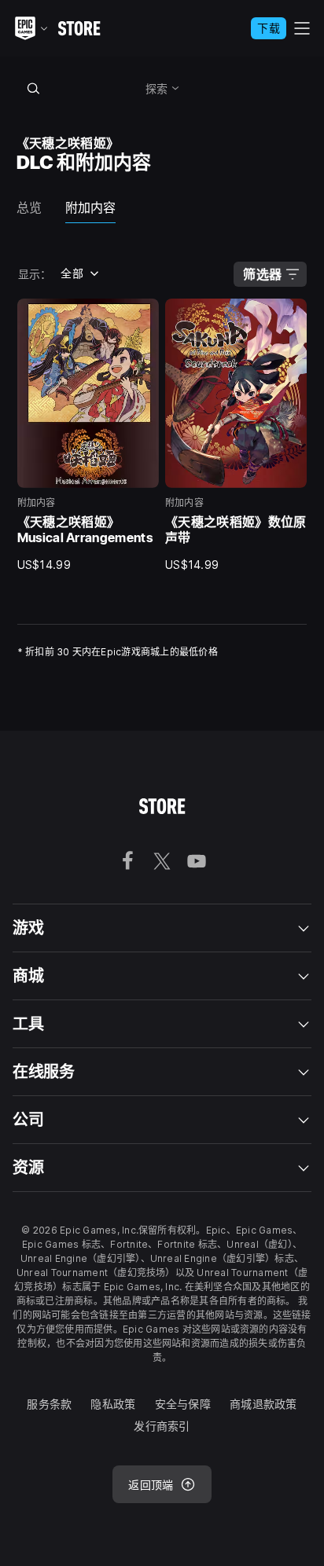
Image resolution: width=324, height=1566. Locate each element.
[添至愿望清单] (141, 316)
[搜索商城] (34, 88)
